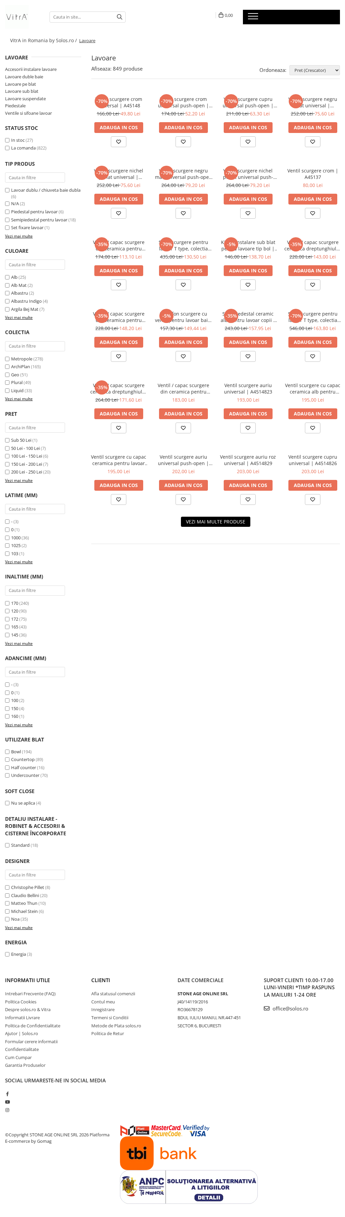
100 (14, 700)
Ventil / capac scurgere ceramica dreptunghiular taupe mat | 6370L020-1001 (118, 388)
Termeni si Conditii (109, 1018)
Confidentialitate (22, 1049)
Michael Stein (24, 911)
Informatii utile (27, 980)
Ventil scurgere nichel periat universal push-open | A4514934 (248, 173)
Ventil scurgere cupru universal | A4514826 (312, 460)
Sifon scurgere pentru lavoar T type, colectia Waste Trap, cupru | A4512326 (183, 245)
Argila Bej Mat (24, 309)
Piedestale (15, 106)
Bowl (16, 752)
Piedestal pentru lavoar (34, 212)
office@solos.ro (289, 1008)
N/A (15, 203)
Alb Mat (19, 285)
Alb (14, 277)
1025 (16, 545)
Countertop (23, 759)
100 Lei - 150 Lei (26, 456)
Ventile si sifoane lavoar (28, 113)
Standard (20, 845)
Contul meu (103, 1002)
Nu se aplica (23, 803)
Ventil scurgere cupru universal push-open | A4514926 (248, 102)
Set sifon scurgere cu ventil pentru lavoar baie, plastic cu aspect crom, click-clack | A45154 (183, 316)
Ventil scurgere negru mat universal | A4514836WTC (312, 102)
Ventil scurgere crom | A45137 (312, 173)
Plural (17, 382)
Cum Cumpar (18, 1057)
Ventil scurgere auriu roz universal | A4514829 (248, 460)
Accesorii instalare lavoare (31, 69)
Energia (18, 954)
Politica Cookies (20, 1002)
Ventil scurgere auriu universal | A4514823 (248, 388)
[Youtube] (7, 1102)
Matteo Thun (24, 903)
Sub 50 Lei (21, 440)
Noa (15, 919)
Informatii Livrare (22, 1018)
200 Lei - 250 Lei (26, 472)
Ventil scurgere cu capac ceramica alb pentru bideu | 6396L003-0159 (312, 388)
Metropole (21, 359)
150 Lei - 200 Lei (26, 464)
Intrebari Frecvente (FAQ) (30, 994)
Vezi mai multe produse (215, 521)
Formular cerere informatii (31, 1041)
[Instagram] (7, 1110)
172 (14, 619)
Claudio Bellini (25, 895)
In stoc (18, 140)
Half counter (23, 767)
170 (14, 603)
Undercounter (25, 775)
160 (14, 716)
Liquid (17, 390)
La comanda (23, 148)
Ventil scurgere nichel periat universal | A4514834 (118, 173)
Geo (15, 375)
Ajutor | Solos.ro (21, 1033)
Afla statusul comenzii (113, 994)
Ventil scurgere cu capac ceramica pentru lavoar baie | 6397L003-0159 (118, 460)
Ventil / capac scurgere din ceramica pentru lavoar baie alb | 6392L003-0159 (119, 245)
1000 (16, 538)
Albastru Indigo (26, 301)
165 (14, 627)
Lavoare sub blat (21, 91)
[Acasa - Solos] (22, 17)
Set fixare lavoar (27, 227)
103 (14, 553)
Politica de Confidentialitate (32, 1026)
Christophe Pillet (27, 887)
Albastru (19, 293)
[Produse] (254, 18)
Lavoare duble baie (24, 77)
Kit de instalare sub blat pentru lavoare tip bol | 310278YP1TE (248, 245)
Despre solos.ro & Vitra (28, 1009)
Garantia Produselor (25, 1065)
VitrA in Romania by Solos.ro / (44, 40)
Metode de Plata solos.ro (116, 1026)
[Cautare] (120, 17)
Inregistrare (103, 1009)
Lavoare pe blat (20, 84)
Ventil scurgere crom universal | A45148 (118, 102)
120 (14, 611)
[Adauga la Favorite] (118, 141)
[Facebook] (7, 1094)
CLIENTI (100, 980)
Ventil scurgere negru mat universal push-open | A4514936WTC (183, 173)
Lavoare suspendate (25, 99)
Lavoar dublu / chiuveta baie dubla (46, 190)
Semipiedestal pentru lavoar (39, 220)
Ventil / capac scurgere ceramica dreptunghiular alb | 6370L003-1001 (312, 245)
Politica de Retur (107, 1033)
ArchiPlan (20, 366)
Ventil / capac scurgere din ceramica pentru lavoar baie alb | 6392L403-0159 (183, 388)
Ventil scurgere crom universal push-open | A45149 (183, 102)
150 (14, 708)
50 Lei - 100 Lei (25, 448)
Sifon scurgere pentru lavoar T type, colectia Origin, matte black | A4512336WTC (313, 316)
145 (14, 635)
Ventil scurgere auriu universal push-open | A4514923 (183, 460)
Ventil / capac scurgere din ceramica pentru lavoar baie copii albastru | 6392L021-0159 (118, 316)
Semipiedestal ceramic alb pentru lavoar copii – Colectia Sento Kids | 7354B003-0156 (248, 316)
